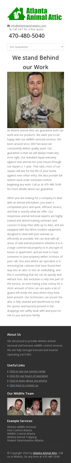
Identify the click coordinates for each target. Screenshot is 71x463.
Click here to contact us (23, 385)
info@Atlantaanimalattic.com (28, 25)
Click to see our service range (27, 371)
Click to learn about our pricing (28, 380)
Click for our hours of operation (28, 376)
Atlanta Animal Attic (45, 453)
